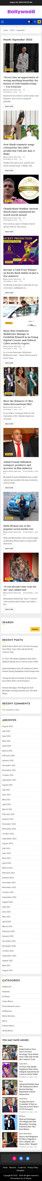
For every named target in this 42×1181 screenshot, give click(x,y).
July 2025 (6, 790)
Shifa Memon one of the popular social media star (18, 527)
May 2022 (6, 965)
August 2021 (7, 970)
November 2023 (9, 887)
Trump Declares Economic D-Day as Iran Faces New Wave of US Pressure (19, 679)
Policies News (8, 1025)
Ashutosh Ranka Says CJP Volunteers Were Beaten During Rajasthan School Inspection (29, 1089)
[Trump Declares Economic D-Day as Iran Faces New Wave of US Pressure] (9, 1104)
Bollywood (6, 986)
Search (7, 622)
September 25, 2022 (10, 220)
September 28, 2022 (10, 159)
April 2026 (6, 746)
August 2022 (7, 960)
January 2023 (8, 936)
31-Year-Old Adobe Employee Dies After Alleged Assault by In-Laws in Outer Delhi (29, 1070)
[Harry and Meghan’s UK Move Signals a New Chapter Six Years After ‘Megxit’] (9, 1139)
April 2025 (6, 804)
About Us (12, 1167)
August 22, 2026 (27, 1077)
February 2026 (8, 755)
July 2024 (6, 848)
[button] (2, 22)
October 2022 (8, 951)
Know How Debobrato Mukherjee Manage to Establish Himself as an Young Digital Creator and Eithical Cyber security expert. (20, 337)
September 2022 (9, 955)
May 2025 (6, 799)
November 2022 (9, 946)
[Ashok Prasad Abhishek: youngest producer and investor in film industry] (21, 442)
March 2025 (7, 809)
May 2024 (6, 858)
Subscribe (39, 21)
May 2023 (6, 916)
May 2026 (6, 741)
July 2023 (6, 907)
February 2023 (8, 931)
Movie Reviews (8, 1016)
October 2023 (8, 892)
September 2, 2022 (31, 532)
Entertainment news (11, 1006)
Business (6, 991)
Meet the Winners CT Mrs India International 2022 (18, 402)
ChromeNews (15, 1178)
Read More (9, 106)
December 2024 (9, 824)
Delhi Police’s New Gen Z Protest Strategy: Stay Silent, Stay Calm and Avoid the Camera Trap (20, 649)
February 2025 (8, 814)
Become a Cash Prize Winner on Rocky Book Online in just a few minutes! (20, 273)
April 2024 (6, 863)
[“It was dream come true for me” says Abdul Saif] (21, 567)
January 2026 (8, 760)
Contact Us (22, 1167)
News (4, 1021)
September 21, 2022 (10, 281)
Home (5, 1167)
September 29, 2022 (10, 92)
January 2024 (8, 877)
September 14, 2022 (10, 410)
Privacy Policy (33, 1167)
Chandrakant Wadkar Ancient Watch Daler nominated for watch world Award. (20, 211)
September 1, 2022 (31, 593)
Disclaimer (20, 1170)
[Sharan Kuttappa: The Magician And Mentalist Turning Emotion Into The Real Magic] (9, 1122)
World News (7, 1030)
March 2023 (7, 926)
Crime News (7, 1001)
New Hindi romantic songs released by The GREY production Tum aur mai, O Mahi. (19, 149)
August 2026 (7, 726)
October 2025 (8, 775)
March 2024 (7, 868)
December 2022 (9, 941)
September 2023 (9, 897)
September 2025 (9, 780)
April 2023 (6, 921)
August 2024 (7, 843)
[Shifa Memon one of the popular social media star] (21, 506)
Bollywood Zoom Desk (13, 90)
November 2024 (9, 829)
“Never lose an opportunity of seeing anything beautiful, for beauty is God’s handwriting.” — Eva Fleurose (20, 82)
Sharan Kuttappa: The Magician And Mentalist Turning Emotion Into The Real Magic (19, 690)
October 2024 (8, 833)
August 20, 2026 (27, 1112)
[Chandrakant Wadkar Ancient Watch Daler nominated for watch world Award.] (21, 189)
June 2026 (6, 736)
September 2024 (9, 838)
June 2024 (6, 853)
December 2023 (9, 882)
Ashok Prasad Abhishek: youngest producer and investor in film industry (17, 465)
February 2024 (8, 873)
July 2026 (6, 731)
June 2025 (6, 794)
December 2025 (9, 765)
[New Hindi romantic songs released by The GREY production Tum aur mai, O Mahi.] (21, 125)
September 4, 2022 (31, 471)
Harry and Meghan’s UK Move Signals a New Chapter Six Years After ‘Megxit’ (28, 1140)
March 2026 (7, 750)
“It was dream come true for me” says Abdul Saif (20, 588)
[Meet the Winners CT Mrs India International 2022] (21, 381)
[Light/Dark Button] (30, 22)
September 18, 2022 (10, 349)
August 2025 (7, 785)
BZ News (9, 70)
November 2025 (9, 770)
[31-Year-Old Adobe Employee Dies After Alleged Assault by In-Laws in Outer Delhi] (9, 1070)
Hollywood (7, 1011)
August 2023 (7, 902)
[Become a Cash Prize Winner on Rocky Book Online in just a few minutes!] (21, 250)
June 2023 (6, 911)
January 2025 (8, 819)
